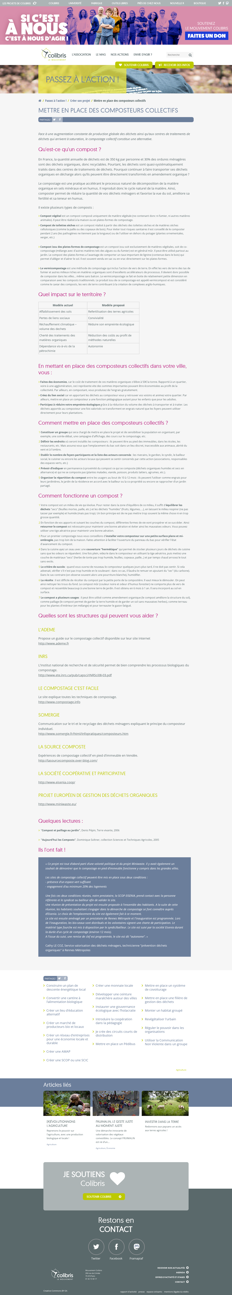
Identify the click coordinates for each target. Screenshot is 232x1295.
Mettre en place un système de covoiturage (165, 987)
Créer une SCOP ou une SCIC (67, 1060)
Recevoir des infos (177, 65)
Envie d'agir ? (143, 54)
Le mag (101, 54)
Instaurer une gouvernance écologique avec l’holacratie (116, 1009)
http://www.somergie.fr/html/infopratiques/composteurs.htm (83, 734)
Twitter (54, 119)
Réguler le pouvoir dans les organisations (164, 1030)
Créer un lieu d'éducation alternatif (64, 1012)
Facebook (60, 119)
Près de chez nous (149, 3)
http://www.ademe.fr (53, 643)
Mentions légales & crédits (176, 1291)
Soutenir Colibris (136, 65)
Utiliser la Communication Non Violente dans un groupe (166, 1042)
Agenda (180, 1272)
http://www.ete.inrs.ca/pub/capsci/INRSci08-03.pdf (75, 675)
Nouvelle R (177, 3)
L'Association (81, 54)
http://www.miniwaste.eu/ (57, 804)
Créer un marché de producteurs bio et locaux (65, 1025)
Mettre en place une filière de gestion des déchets (166, 1000)
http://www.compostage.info (59, 702)
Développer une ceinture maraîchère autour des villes (116, 996)
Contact (180, 1281)
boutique (200, 3)
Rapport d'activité (128, 1291)
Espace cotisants (154, 1291)
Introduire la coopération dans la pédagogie (114, 1021)
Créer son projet (80, 100)
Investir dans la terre (162, 1122)
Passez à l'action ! (55, 100)
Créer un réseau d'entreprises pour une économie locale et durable (68, 1039)
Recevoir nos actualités (171, 1267)
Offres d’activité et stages (170, 1277)
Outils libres (120, 3)
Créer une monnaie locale (114, 985)
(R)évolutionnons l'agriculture (61, 1124)
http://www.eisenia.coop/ (56, 782)
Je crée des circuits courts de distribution (116, 1033)
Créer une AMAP (58, 1051)
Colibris (17, 3)
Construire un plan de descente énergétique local (66, 987)
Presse (141, 1291)
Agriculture (181, 1070)
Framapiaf (136, 1258)
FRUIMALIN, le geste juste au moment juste (114, 1124)
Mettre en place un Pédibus (115, 1044)
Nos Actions (120, 54)
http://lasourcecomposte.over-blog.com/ (67, 760)
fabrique (96, 3)
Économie (111, 1148)
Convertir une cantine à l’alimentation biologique (64, 1000)
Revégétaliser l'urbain (160, 1019)
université (75, 3)
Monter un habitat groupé (163, 1010)
